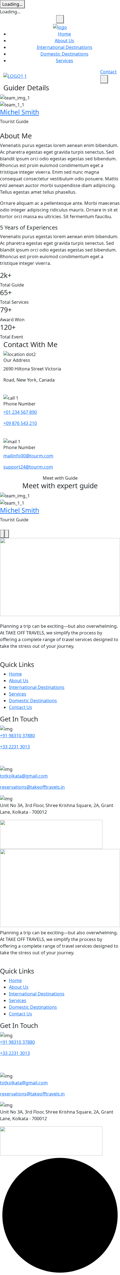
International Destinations (64, 47)
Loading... (12, 4)
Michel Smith (19, 112)
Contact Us (20, 707)
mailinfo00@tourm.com (28, 456)
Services (64, 61)
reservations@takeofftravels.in (32, 787)
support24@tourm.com (28, 467)
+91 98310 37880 (17, 736)
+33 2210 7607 (15, 758)
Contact (108, 72)
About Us (64, 41)
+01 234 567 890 (20, 412)
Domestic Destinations (64, 54)
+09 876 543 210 (20, 423)
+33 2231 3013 (15, 747)
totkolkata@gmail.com (24, 776)
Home (64, 34)
